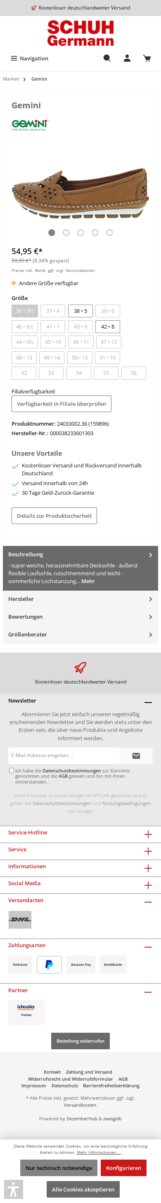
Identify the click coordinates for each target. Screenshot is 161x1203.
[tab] (80, 568)
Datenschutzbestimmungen (62, 803)
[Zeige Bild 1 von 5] (51, 232)
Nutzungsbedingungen (126, 803)
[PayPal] (49, 964)
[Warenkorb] (147, 58)
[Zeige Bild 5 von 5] (109, 232)
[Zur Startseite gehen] (80, 33)
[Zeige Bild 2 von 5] (66, 232)
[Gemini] (30, 125)
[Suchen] (107, 58)
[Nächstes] (143, 193)
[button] (13, 1189)
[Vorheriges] (18, 193)
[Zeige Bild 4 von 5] (95, 232)
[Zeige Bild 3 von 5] (80, 232)
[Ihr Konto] (127, 58)
